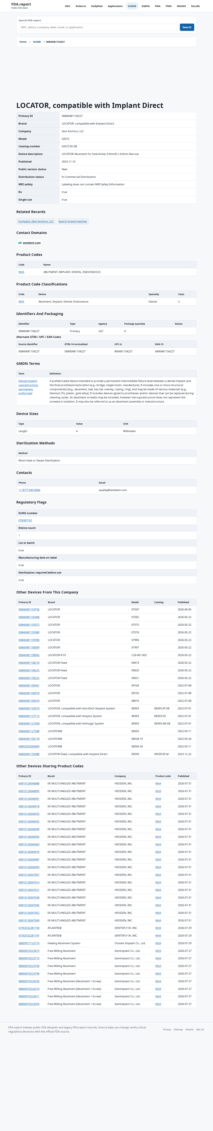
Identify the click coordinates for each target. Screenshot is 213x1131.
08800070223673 (28, 951)
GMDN (146, 6)
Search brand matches (73, 221)
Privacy (167, 1029)
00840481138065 (28, 655)
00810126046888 (28, 783)
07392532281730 (28, 928)
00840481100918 (28, 693)
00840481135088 (28, 754)
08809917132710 (28, 943)
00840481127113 (28, 716)
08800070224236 (28, 981)
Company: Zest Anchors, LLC (36, 221)
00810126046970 (28, 852)
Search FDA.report (30, 20)
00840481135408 (28, 617)
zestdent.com (32, 243)
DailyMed (97, 6)
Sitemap (178, 1029)
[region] (106, 268)
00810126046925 (28, 814)
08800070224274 (28, 989)
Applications (115, 6)
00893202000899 (28, 746)
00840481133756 (28, 609)
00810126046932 (28, 821)
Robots (190, 1029)
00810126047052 (28, 913)
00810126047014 (28, 882)
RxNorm (81, 6)
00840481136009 (28, 647)
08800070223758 (28, 966)
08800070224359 (28, 1004)
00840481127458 (28, 723)
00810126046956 (28, 837)
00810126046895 (28, 791)
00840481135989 (28, 632)
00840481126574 (28, 708)
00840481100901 (28, 685)
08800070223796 (28, 973)
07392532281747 (28, 935)
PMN (169, 6)
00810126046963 (28, 844)
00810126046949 (28, 829)
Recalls (195, 6)
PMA (157, 6)
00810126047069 (28, 920)
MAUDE (181, 6)
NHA (21, 272)
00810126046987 (28, 859)
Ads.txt (200, 1029)
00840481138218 (28, 663)
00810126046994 (28, 867)
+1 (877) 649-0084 (29, 490)
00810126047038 (28, 897)
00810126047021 (28, 890)
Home (22, 41)
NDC (67, 6)
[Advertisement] (106, 74)
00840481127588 (28, 731)
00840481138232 (28, 678)
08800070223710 (28, 958)
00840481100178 (28, 739)
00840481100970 (28, 701)
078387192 (25, 520)
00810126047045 (28, 905)
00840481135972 (28, 625)
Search (187, 27)
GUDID (132, 6)
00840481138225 (28, 670)
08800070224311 (28, 996)
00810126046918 (28, 806)
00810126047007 (28, 875)
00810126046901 (28, 799)
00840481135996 (28, 640)
